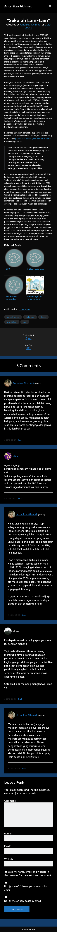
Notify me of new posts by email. (22, 901)
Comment (10, 801)
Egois (28, 338)
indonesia (30, 317)
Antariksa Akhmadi (18, 6)
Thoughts (24, 309)
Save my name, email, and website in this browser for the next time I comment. (28, 873)
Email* (7, 846)
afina (16, 456)
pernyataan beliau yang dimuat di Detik (33, 138)
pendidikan (11, 321)
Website (9, 859)
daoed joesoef (13, 317)
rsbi (24, 321)
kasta (43, 317)
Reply (20, 439)
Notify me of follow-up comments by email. (25, 888)
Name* (8, 833)
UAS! (28, 348)
